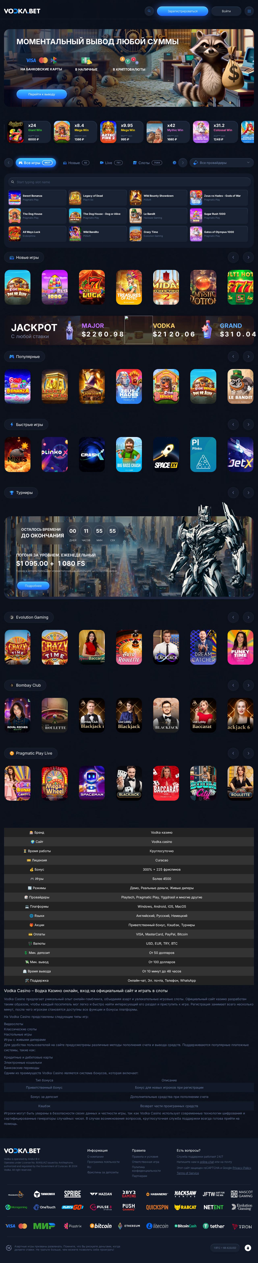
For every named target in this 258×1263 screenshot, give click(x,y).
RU (89, 1167)
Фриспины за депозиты (103, 1172)
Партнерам (139, 1176)
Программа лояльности (103, 1161)
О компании (95, 1156)
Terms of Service (188, 1173)
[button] (8, 162)
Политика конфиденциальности (146, 1168)
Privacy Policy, (242, 1167)
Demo (17, 307)
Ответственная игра (145, 1161)
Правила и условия (145, 1156)
